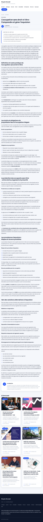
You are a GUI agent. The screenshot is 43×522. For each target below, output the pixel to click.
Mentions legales (39, 504)
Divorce (32, 6)
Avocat (12, 6)
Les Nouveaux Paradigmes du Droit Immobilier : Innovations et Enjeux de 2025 (31, 413)
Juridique (8, 6)
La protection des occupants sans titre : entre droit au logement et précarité (19, 37)
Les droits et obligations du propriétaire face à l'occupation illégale (17, 35)
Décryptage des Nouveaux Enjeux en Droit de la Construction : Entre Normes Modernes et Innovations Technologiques (10, 474)
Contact (4, 9)
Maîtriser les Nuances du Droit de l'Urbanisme (30, 442)
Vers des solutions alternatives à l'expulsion (12, 41)
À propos (37, 6)
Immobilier (21, 6)
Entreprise (26, 6)
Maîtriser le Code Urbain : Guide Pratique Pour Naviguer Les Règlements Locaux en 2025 (32, 472)
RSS (2, 506)
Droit (16, 6)
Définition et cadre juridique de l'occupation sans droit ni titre (16, 34)
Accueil (2, 6)
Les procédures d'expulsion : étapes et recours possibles (15, 39)
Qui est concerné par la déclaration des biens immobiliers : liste (9, 413)
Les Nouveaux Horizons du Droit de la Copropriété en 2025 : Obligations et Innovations (11, 443)
